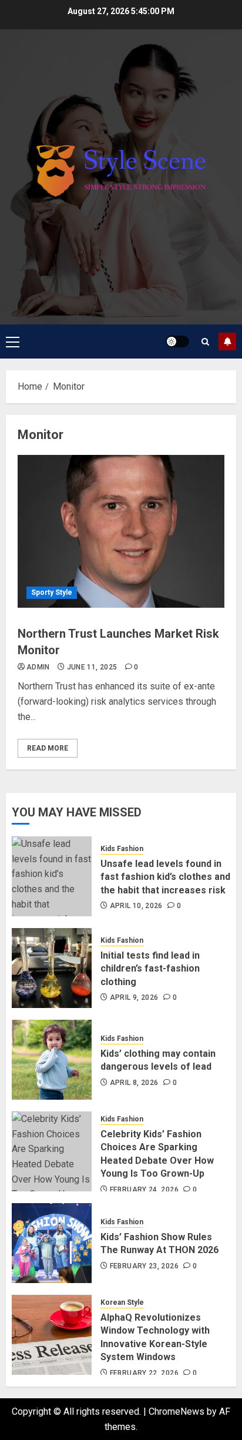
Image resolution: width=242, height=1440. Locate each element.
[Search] (205, 341)
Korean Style (122, 1302)
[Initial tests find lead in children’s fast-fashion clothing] (52, 968)
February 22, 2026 (144, 1373)
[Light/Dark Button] (177, 341)
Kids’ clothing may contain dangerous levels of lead (158, 1060)
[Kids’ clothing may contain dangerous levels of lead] (52, 1060)
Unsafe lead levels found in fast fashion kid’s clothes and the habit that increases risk (165, 877)
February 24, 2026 (144, 1190)
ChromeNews (176, 1411)
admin (38, 667)
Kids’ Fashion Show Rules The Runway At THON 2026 (159, 1243)
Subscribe (227, 341)
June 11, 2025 (92, 667)
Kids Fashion (121, 849)
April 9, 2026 (134, 997)
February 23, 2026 (144, 1266)
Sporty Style (51, 592)
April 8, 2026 (134, 1083)
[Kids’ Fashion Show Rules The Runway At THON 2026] (52, 1243)
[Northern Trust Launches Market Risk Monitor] (121, 531)
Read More (47, 748)
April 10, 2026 (136, 906)
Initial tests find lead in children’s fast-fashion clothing (150, 968)
